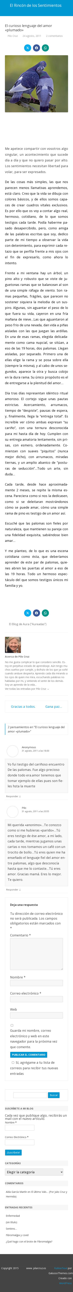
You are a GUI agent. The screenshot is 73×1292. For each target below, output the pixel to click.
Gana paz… (54, 706)
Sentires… (11, 1228)
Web (13, 1009)
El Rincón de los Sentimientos (35, 5)
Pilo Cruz (13, 36)
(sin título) (11, 1222)
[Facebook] (38, 1260)
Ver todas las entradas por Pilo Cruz (27, 688)
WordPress (65, 1283)
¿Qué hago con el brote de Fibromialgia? (29, 1241)
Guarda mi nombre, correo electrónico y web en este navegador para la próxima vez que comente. (33, 1038)
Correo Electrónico (17, 1137)
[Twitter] (34, 1260)
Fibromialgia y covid (17, 1235)
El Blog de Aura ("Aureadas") (27, 624)
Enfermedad (13, 1215)
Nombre (18, 977)
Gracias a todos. (22, 706)
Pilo (24, 807)
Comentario (20, 935)
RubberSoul (60, 1268)
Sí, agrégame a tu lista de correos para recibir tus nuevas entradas (34, 1068)
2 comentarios (54, 36)
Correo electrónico (25, 993)
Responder (12, 796)
